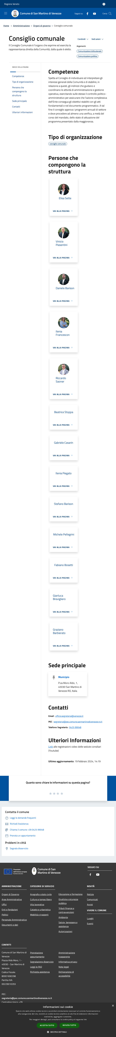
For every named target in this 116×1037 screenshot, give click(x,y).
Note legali (64, 966)
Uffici (4, 904)
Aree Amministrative (12, 899)
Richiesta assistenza (40, 972)
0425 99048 (75, 727)
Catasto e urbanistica (40, 909)
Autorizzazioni (65, 931)
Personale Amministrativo (14, 919)
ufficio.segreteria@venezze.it (69, 716)
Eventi (90, 923)
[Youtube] (93, 13)
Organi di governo (42, 25)
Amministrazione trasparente (67, 954)
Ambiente (63, 917)
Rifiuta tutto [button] (69, 1025)
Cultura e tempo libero (41, 899)
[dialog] (58, 1020)
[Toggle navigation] (5, 13)
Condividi (82, 39)
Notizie (90, 894)
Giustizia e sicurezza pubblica (68, 901)
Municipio (63, 677)
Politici (5, 914)
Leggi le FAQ (36, 966)
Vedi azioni (96, 39)
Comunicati (92, 899)
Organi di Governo (10, 894)
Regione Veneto (11, 4)
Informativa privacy (68, 961)
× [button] (113, 1006)
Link (50, 747)
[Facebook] (86, 13)
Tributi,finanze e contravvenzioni (66, 910)
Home (6, 25)
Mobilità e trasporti (39, 914)
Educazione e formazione (70, 894)
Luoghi (90, 918)
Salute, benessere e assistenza (68, 924)
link (85, 1019)
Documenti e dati (10, 924)
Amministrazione (21, 25)
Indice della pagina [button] (20, 67)
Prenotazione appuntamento (37, 954)
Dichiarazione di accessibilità (66, 974)
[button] (58, 1032)
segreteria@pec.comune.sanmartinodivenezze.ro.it (78, 721)
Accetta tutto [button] (47, 1025)
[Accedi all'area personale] (104, 4)
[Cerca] (110, 13)
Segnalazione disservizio (41, 961)
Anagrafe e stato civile (41, 894)
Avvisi (90, 904)
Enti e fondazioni (10, 909)
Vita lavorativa (37, 904)
